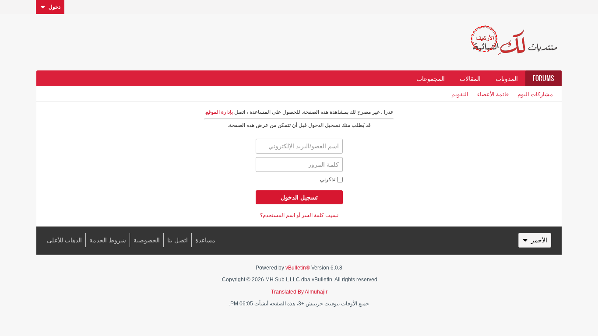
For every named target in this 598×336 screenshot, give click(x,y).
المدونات (507, 78)
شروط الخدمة (107, 240)
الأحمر (539, 240)
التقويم (459, 94)
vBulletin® (297, 268)
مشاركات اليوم (535, 94)
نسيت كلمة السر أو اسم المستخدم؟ (299, 215)
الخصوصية (147, 240)
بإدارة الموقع (219, 112)
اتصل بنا (177, 240)
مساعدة (205, 240)
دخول (54, 7)
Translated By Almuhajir (299, 292)
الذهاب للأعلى (64, 240)
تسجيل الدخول (299, 197)
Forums (543, 78)
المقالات (470, 78)
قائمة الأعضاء (493, 94)
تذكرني (327, 179)
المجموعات (430, 78)
